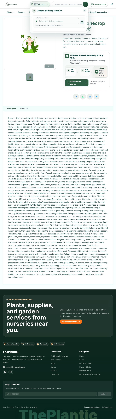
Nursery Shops (100, 4)
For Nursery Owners (69, 327)
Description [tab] (11, 114)
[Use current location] (82, 22)
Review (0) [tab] (24, 114)
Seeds (20, 12)
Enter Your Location (42, 18)
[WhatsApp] (83, 102)
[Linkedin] (90, 102)
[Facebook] (76, 102)
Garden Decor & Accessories (95, 12)
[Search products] (85, 4)
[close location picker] (84, 10)
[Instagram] (10, 377)
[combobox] (56, 21)
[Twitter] (96, 102)
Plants (9, 12)
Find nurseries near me (75, 88)
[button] (46, 66)
